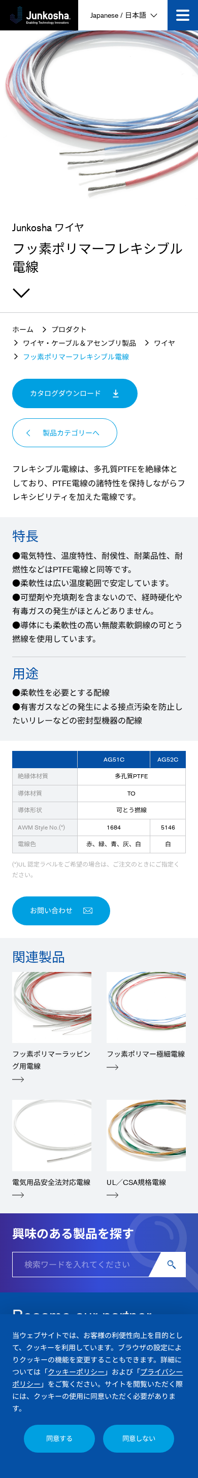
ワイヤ (164, 343)
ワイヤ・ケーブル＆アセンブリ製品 (79, 343)
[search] (173, 1264)
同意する (59, 1438)
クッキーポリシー (76, 1371)
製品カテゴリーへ (71, 432)
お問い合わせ (51, 910)
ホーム (23, 329)
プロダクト (69, 329)
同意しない (138, 1438)
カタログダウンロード (65, 393)
